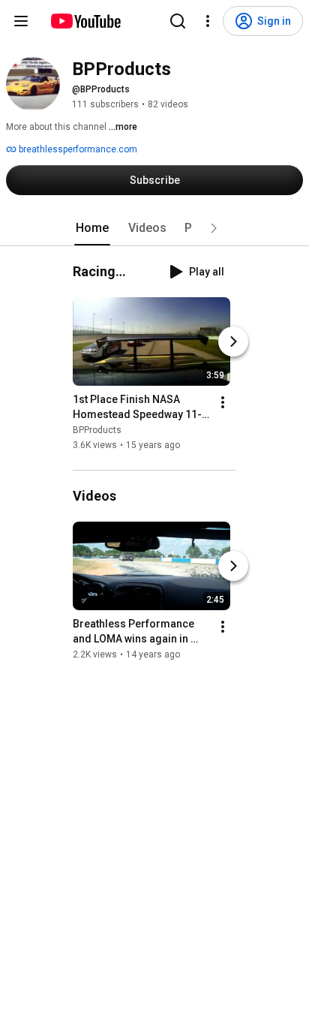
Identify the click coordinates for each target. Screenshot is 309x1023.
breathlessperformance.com (76, 149)
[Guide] (21, 21)
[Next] (233, 341)
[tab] (92, 228)
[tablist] (154, 228)
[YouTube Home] (85, 21)
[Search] (178, 21)
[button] (214, 228)
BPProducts (97, 430)
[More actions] (223, 402)
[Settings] (208, 21)
